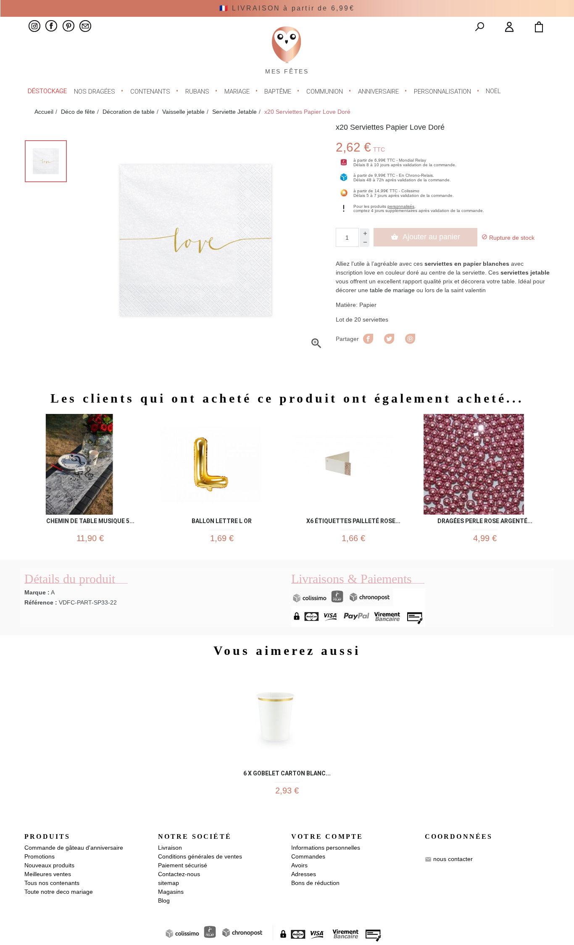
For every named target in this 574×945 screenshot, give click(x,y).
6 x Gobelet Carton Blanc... (287, 771)
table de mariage (392, 290)
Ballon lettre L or (222, 519)
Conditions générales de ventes (200, 856)
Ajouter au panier (425, 237)
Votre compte (327, 836)
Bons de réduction (315, 883)
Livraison (170, 847)
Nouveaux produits (49, 865)
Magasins (171, 891)
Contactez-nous (179, 874)
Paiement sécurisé (182, 865)
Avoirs (299, 865)
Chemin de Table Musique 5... (90, 519)
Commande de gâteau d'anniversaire (73, 847)
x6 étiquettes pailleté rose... (353, 519)
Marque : (37, 592)
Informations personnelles (325, 847)
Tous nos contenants (51, 883)
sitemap (168, 883)
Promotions (39, 856)
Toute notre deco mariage (58, 891)
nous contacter (453, 859)
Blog (164, 900)
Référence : (40, 602)
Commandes (308, 856)
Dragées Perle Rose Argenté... (484, 519)
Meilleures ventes (47, 874)
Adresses (303, 874)
